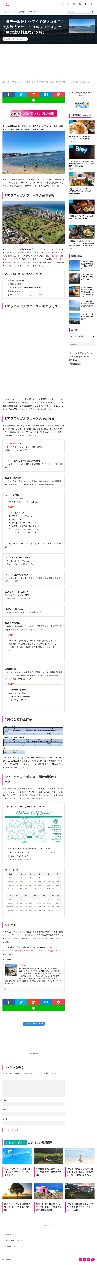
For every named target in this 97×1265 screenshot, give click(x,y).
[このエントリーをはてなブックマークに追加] (46, 94)
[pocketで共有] (58, 94)
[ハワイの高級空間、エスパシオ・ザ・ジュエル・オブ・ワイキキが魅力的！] (74, 291)
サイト (4, 1119)
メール (6, 1109)
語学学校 (22, 12)
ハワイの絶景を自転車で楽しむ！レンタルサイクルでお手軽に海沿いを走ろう (80, 1172)
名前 (5, 1100)
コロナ (36, 12)
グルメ (73, 141)
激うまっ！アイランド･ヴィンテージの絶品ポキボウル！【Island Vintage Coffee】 (81, 191)
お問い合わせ (10, 1234)
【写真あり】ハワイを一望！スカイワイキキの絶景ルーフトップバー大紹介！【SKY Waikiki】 (81, 164)
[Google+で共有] (33, 94)
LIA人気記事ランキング (13, 1240)
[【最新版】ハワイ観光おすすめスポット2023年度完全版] (74, 265)
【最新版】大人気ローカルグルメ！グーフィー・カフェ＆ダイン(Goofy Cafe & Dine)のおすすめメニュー (81, 243)
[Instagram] (8, 989)
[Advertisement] (48, 61)
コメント (5, 1077)
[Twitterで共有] (21, 94)
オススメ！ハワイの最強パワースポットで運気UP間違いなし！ (17, 1207)
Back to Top (48, 1225)
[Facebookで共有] (8, 94)
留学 (30, 12)
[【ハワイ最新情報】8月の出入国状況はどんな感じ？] (74, 305)
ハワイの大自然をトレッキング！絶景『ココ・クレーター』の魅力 (80, 1207)
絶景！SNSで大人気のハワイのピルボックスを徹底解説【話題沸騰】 (49, 1207)
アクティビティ (20, 39)
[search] (93, 12)
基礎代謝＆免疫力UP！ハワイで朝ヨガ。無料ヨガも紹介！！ (49, 1172)
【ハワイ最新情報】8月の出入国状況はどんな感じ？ (87, 303)
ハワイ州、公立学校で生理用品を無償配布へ (87, 316)
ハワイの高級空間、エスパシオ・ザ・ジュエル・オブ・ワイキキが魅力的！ (87, 291)
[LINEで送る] (33, 100)
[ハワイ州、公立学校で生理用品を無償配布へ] (74, 318)
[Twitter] (5, 989)
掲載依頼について (11, 1246)
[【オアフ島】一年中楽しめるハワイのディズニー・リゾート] (74, 278)
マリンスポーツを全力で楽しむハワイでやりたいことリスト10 (17, 1172)
